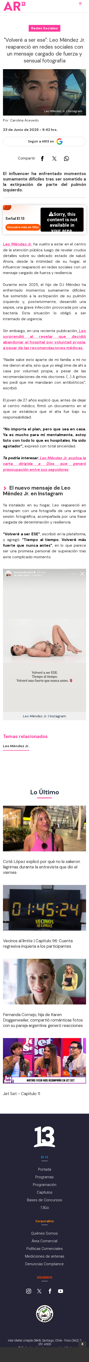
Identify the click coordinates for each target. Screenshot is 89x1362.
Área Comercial (44, 1241)
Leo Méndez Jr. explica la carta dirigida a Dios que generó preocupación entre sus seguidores (44, 464)
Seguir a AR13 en (41, 141)
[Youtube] (61, 1291)
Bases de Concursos (44, 1200)
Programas (44, 1177)
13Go (44, 1207)
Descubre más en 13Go (23, 227)
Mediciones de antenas (44, 1256)
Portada (44, 1169)
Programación (44, 1184)
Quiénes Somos (44, 1233)
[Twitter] (39, 1291)
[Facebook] (50, 1291)
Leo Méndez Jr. (17, 244)
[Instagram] (29, 1291)
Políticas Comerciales (44, 1248)
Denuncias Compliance (44, 1264)
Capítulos (44, 1192)
